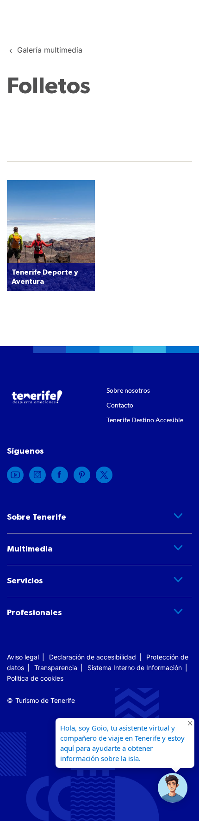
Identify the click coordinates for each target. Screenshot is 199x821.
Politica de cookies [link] (35, 678)
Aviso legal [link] (23, 657)
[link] (49, 49)
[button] (172, 788)
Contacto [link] (119, 405)
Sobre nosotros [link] (128, 390)
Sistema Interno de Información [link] (134, 667)
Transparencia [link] (55, 667)
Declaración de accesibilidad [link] (92, 657)
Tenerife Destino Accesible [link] (144, 420)
